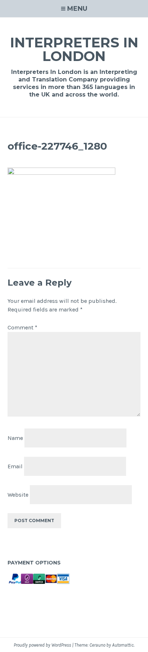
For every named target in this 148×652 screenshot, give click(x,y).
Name (15, 438)
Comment (22, 327)
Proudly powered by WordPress (42, 645)
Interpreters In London (74, 49)
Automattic (123, 645)
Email (15, 466)
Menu (77, 9)
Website (18, 494)
